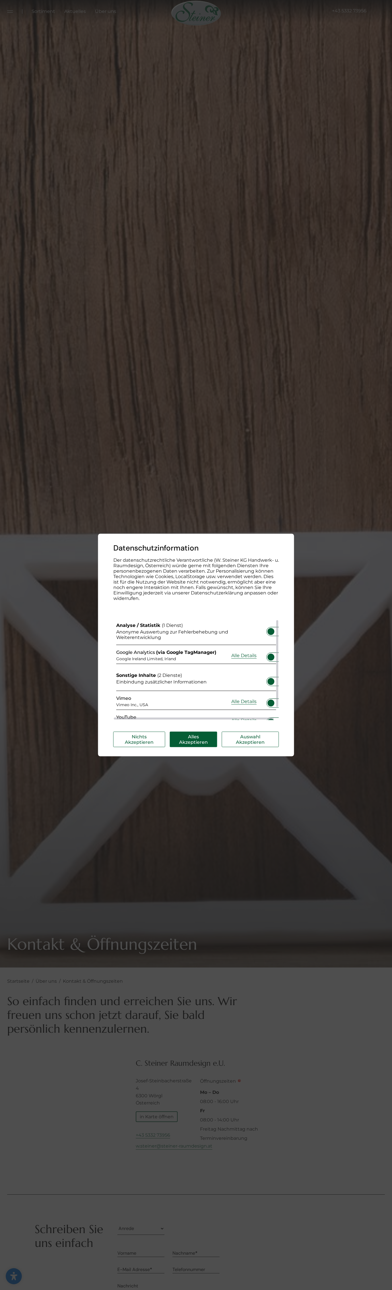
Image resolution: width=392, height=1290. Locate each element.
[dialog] (196, 645)
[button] (270, 631)
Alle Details (244, 655)
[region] (196, 670)
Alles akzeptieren (193, 739)
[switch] (271, 629)
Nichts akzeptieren (139, 739)
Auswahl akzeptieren (250, 739)
